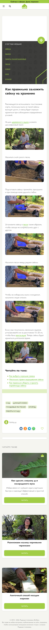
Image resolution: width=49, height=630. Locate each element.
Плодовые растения (15, 407)
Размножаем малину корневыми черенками (24, 544)
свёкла (8, 48)
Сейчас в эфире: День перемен (24, 2)
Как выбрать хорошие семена (22, 375)
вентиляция (21, 335)
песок (7, 63)
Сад (8, 403)
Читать (24, 500)
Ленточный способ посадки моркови (24, 597)
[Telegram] (29, 429)
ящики (8, 53)
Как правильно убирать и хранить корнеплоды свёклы (23, 384)
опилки (8, 78)
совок (7, 68)
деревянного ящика (20, 121)
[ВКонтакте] (21, 429)
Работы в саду (13, 411)
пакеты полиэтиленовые (15, 58)
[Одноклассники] (25, 429)
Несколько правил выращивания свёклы (26, 379)
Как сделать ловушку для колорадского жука (24, 482)
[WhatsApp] (33, 429)
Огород (32, 407)
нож (7, 73)
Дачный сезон (20, 403)
